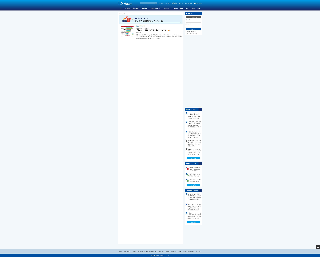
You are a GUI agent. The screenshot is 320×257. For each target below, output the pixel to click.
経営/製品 (135, 8)
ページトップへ (318, 247)
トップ (122, 8)
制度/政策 (144, 8)
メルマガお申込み (188, 3)
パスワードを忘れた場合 (192, 33)
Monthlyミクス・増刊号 (165, 3)
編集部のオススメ (140, 26)
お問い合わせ (198, 3)
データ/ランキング (155, 8)
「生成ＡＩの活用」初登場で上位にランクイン (152, 30)
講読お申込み (177, 3)
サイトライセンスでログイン (193, 17)
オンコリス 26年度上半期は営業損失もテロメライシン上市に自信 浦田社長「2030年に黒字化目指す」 (194, 198)
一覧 (200, 109)
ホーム (120, 13)
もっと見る (193, 158)
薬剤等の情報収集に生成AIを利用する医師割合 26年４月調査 (195, 169)
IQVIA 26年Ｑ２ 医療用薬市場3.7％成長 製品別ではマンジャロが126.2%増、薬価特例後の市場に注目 (194, 125)
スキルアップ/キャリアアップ (180, 8)
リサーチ (166, 8)
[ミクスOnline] (125, 3)
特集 (128, 8)
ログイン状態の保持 (191, 31)
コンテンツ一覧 (196, 8)
